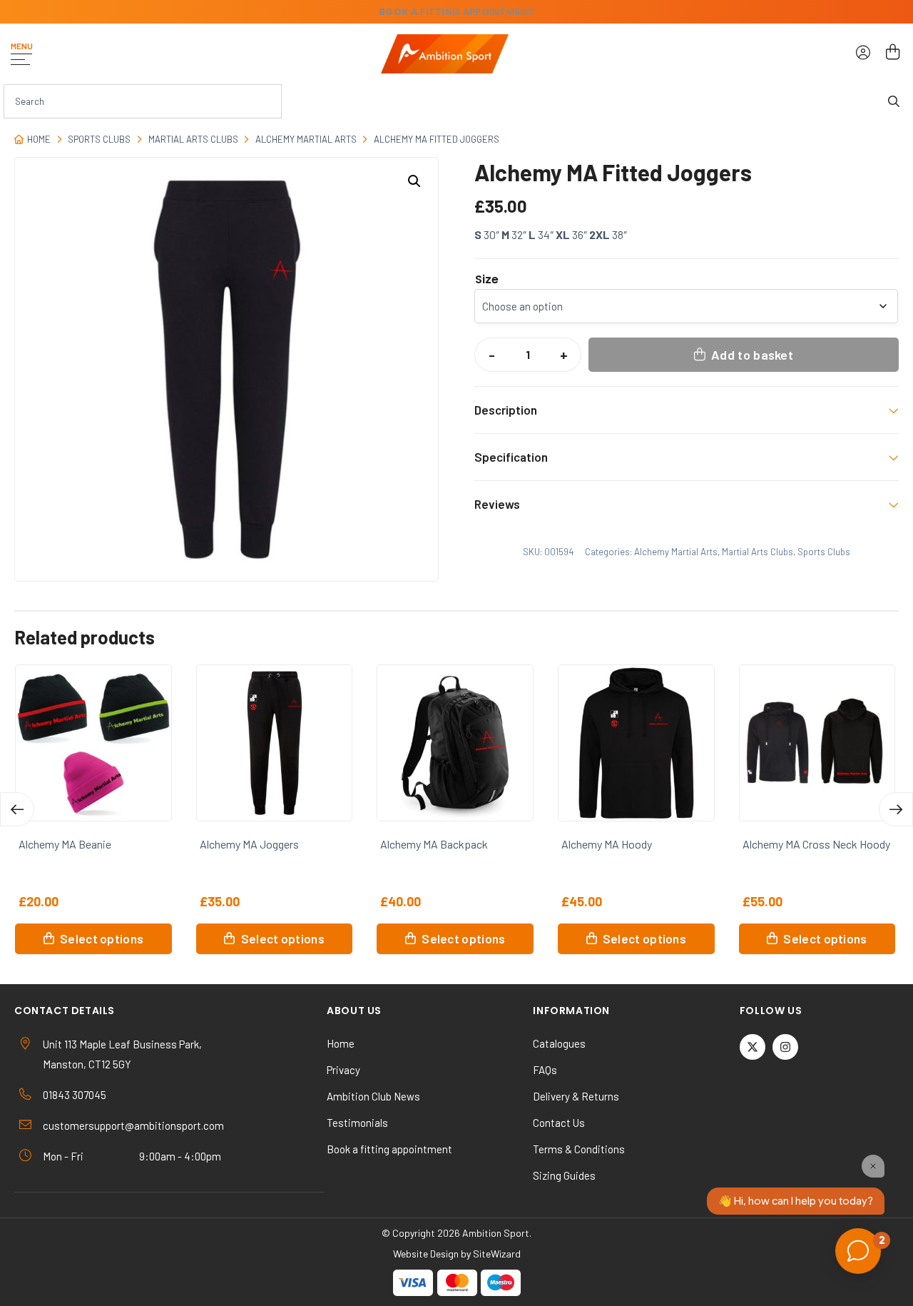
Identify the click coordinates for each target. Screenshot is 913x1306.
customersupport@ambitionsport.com (133, 1125)
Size (487, 279)
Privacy (343, 1069)
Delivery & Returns (576, 1096)
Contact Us (559, 1122)
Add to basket (752, 355)
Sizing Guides (564, 1175)
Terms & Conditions (579, 1149)
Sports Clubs (99, 139)
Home (39, 139)
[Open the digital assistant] (858, 1251)
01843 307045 (74, 1094)
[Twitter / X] (752, 1047)
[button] (414, 181)
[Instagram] (785, 1047)
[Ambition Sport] (445, 54)
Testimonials (357, 1122)
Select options (101, 938)
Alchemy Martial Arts (306, 139)
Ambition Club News (373, 1096)
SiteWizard (497, 1253)
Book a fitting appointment (389, 1149)
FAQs (545, 1069)
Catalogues (559, 1043)
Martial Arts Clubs (193, 139)
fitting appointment (456, 12)
